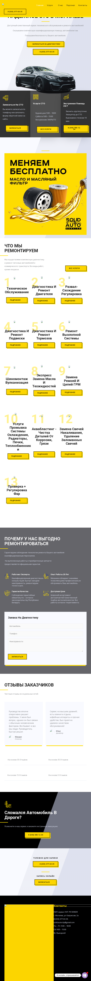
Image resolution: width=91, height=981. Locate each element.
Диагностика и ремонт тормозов (44, 334)
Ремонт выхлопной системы (71, 334)
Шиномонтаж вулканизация (16, 380)
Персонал (70, 5)
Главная (39, 5)
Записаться (17, 657)
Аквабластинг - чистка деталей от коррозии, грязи (44, 436)
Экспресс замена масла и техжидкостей (44, 380)
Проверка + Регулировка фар (17, 490)
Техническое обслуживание (17, 290)
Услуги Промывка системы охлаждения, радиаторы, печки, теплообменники (18, 436)
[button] (45, 44)
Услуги (50, 5)
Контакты (82, 5)
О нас (60, 5)
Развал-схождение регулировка (71, 290)
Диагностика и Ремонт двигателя (44, 290)
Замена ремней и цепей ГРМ (71, 380)
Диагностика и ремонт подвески (17, 334)
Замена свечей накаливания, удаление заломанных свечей (71, 436)
